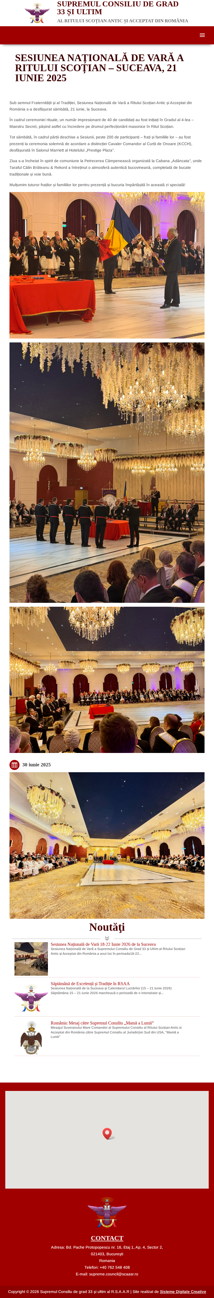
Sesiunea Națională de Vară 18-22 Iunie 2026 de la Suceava (103, 944)
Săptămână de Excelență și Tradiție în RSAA (90, 983)
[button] (109, 1134)
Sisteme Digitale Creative (183, 1291)
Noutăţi (107, 927)
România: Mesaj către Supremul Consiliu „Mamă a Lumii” (102, 1023)
